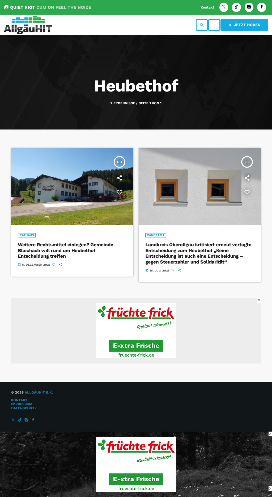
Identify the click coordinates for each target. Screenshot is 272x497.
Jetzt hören (244, 25)
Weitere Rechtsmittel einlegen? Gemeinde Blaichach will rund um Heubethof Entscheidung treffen (65, 250)
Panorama (155, 235)
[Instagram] (249, 7)
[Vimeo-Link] (28, 25)
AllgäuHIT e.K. (39, 393)
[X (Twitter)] (223, 7)
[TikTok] (236, 7)
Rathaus (27, 235)
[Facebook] (261, 7)
